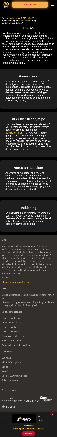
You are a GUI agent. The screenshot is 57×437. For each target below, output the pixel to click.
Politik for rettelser (10, 380)
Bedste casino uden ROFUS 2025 (18, 18)
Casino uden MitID (11, 331)
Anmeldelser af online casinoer (16, 345)
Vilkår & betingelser (11, 362)
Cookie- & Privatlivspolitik (14, 376)
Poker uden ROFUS (11, 340)
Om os (5, 366)
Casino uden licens (11, 318)
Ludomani (6, 357)
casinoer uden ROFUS (19, 132)
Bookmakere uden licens (13, 336)
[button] (51, 406)
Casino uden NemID (11, 327)
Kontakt (5, 371)
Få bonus (28, 433)
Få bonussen (30, 4)
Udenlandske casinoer (12, 322)
